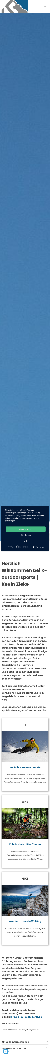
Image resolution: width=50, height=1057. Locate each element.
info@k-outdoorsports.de (26, 1016)
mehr (25, 541)
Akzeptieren (25, 529)
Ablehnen (26, 535)
